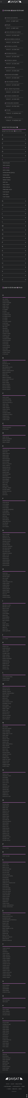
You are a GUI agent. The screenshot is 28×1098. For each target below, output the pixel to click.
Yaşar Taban (5, 1027)
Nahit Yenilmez (6, 732)
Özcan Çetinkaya (6, 821)
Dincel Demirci (6, 442)
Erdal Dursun (6, 465)
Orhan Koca (5, 787)
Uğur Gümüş (5, 990)
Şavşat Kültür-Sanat (9, 127)
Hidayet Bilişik (6, 592)
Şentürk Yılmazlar (7, 937)
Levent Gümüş (6, 678)
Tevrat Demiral (6, 958)
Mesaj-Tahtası (19, 1084)
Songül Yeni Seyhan (7, 906)
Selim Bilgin (5, 877)
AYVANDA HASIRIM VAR (12, 96)
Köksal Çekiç (5, 669)
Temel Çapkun (6, 955)
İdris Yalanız (5, 608)
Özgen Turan (5, 831)
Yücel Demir (5, 1045)
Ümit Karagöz (6, 1000)
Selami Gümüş (6, 870)
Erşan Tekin (5, 486)
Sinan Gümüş (5, 898)
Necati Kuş (5, 737)
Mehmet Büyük (6, 689)
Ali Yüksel (5, 319)
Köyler (7, 1084)
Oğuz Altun (5, 774)
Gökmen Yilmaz (6, 541)
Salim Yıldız (5, 864)
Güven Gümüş (5, 560)
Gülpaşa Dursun (6, 548)
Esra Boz (4, 493)
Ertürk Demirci (6, 489)
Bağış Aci (4, 362)
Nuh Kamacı (5, 756)
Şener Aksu (5, 930)
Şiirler (8, 21)
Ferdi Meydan (6, 177)
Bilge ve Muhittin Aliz (7, 379)
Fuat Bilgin (6, 192)
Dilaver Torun (6, 440)
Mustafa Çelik (6, 712)
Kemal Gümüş (5, 655)
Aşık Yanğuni (5, 332)
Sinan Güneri (5, 900)
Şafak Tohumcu (6, 914)
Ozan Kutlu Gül (6, 796)
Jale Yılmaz (5, 638)
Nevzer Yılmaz (6, 747)
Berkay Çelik (5, 375)
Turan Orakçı (5, 969)
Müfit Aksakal (6, 719)
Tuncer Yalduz (6, 963)
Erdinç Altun (5, 470)
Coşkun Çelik (5, 416)
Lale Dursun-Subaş (7, 676)
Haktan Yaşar (5, 576)
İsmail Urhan (5, 625)
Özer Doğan (5, 823)
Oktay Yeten (5, 782)
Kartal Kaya (5, 651)
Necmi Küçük (5, 740)
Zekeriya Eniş (5, 1063)
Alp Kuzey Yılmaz (6, 321)
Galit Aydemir (5, 534)
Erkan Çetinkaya (6, 477)
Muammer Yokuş (6, 703)
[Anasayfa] (14, 1)
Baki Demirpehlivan (7, 367)
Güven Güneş (5, 562)
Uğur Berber (5, 988)
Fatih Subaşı (6, 170)
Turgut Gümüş (6, 974)
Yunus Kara (5, 1041)
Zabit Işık (4, 1054)
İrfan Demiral (6, 617)
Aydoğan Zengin (6, 338)
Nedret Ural (5, 742)
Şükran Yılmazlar (7, 940)
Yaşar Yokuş (5, 1033)
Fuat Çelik (5, 194)
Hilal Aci (4, 593)
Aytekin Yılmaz (6, 352)
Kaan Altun (5, 646)
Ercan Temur (5, 462)
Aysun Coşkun (6, 345)
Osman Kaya (5, 794)
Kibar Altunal (6, 665)
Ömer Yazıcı (5, 809)
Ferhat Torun (6, 180)
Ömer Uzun (5, 807)
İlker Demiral (5, 613)
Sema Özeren (5, 879)
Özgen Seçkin (5, 828)
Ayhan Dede (5, 342)
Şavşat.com (5, 923)
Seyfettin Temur (6, 891)
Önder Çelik (5, 813)
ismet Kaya (5, 629)
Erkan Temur (5, 481)
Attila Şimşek (5, 337)
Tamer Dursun (6, 948)
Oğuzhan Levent (6, 775)
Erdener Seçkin (6, 469)
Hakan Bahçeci (6, 575)
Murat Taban (5, 708)
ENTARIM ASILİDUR (11, 53)
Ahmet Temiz (5, 307)
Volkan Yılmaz (6, 1014)
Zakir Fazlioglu (6, 1058)
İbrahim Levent (6, 606)
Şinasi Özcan (5, 938)
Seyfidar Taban (6, 893)
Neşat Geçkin (5, 745)
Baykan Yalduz (6, 369)
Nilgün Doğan (6, 752)
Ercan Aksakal (6, 458)
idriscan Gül (5, 610)
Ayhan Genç (5, 344)
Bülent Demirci (6, 386)
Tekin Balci (5, 951)
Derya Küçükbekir (7, 438)
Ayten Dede (5, 354)
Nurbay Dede (5, 757)
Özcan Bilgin (5, 819)
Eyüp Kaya (5, 494)
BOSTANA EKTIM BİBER (12, 74)
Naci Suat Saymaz (6, 728)
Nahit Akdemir (6, 730)
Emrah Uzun (5, 455)
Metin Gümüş (5, 700)
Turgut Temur (6, 977)
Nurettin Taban (6, 759)
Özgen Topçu (5, 830)
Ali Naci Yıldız (5, 313)
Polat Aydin (5, 848)
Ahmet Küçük (5, 304)
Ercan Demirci (6, 460)
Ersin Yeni (4, 484)
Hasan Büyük (5, 587)
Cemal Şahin (5, 406)
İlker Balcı (5, 612)
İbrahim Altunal (6, 605)
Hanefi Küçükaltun (7, 581)
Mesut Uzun (5, 696)
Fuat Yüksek (6, 196)
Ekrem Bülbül (6, 450)
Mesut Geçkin (5, 695)
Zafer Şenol (5, 1056)
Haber (23, 1086)
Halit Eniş (4, 580)
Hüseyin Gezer (6, 595)
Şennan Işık (5, 933)
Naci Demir (5, 726)
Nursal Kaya (5, 762)
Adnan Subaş (5, 301)
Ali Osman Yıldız (6, 314)
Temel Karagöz (6, 957)
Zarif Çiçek (5, 1061)
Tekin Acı (4, 950)
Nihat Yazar (5, 750)
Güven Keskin (5, 563)
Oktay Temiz (5, 781)
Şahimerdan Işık (6, 918)
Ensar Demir (5, 457)
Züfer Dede (5, 1070)
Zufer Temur (5, 1068)
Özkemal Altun (6, 837)
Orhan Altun (5, 786)
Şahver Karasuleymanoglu (9, 919)
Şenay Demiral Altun (7, 928)
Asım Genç (5, 328)
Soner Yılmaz (5, 903)
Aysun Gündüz (6, 347)
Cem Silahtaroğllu (7, 402)
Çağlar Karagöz (6, 427)
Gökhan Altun (6, 538)
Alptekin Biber (6, 325)
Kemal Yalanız (6, 657)
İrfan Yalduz (5, 618)
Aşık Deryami (5, 330)
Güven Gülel (5, 558)
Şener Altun (5, 931)
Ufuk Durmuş (5, 985)
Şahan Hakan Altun (7, 916)
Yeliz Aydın (5, 1038)
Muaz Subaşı (5, 705)
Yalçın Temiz (5, 1022)
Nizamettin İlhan (6, 754)
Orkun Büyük (5, 791)
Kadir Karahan (6, 648)
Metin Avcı (5, 698)
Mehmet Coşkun (6, 691)
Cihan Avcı (5, 411)
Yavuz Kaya (5, 1034)
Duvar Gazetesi (16, 1086)
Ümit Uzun (5, 1001)
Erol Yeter (5, 482)
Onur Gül (4, 784)
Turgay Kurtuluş (6, 972)
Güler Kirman (5, 543)
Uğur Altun (5, 987)
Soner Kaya (5, 901)
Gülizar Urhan (6, 544)
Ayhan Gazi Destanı (12, 18)
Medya (20, 1089)
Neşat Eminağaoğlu (7, 744)
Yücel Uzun (5, 1046)
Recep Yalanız (5, 856)
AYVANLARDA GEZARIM (12, 103)
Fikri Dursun (6, 187)
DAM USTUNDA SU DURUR (13, 32)
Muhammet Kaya (6, 707)
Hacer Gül (5, 573)
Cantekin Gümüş (6, 399)
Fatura (8, 110)
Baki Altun (5, 365)
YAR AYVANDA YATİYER (12, 81)
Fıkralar (8, 113)
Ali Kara (4, 311)
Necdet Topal (5, 738)
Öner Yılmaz (5, 818)
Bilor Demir (5, 381)
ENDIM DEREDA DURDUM (13, 39)
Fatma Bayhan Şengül (9, 172)
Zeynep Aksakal (6, 1066)
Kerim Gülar (5, 663)
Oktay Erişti (5, 779)
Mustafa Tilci (5, 713)
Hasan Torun (5, 590)
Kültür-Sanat (7, 1086)
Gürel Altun (5, 555)
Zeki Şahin (4, 1064)
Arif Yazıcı (5, 326)
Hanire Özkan (5, 585)
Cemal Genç (5, 404)
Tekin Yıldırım (5, 953)
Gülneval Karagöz (7, 546)
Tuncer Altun (6, 962)
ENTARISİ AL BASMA (11, 60)
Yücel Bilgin (5, 1043)
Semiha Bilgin (5, 881)
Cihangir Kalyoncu (7, 414)
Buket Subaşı (5, 382)
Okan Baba (5, 777)
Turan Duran (5, 967)
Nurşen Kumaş (6, 764)
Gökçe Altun (5, 536)
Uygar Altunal (6, 992)
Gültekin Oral (6, 550)
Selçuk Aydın (5, 872)
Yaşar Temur (5, 1029)
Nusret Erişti (5, 766)
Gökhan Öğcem (6, 539)
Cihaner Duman (6, 412)
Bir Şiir (8, 25)
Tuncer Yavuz (5, 965)
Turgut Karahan (6, 975)
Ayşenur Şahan (6, 350)
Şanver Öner (5, 921)
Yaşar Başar (5, 1026)
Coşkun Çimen (6, 418)
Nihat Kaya (5, 749)
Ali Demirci (5, 309)
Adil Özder (5, 299)
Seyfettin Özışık (6, 888)
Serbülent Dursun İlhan (8, 882)
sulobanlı (9, 117)
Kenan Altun (5, 660)
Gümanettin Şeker (7, 553)
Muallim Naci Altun (7, 701)
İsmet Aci (4, 627)
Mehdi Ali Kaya (6, 688)
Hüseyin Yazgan (6, 597)
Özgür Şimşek (5, 835)
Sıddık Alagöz (6, 896)
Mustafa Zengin (6, 715)
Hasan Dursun (6, 588)
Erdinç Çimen (5, 472)
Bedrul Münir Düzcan (8, 370)
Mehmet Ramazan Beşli (8, 693)
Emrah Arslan (6, 453)
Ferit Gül (5, 182)
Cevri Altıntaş (6, 409)
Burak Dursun (6, 384)
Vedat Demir (5, 1009)
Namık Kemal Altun (7, 733)
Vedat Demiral (6, 1011)
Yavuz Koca (5, 1036)
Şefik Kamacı (5, 925)
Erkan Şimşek (5, 479)
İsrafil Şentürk (6, 630)
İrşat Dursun (5, 620)
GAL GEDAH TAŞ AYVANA (12, 89)
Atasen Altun (5, 335)
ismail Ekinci (5, 624)
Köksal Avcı (5, 667)
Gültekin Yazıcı (6, 551)
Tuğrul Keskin (6, 960)
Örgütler (14, 1089)
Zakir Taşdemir (6, 1059)
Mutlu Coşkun (6, 717)
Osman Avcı (5, 793)
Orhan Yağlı (5, 789)
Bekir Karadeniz (6, 372)
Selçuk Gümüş (6, 874)
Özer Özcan (5, 825)
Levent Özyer (5, 680)
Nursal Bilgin (5, 761)
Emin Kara (5, 451)
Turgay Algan (6, 970)
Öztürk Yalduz (6, 840)
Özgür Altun (5, 833)
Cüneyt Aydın (5, 419)
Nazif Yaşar (5, 735)
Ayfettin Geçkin (6, 340)
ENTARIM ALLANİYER (11, 46)
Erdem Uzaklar (6, 467)
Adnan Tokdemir (6, 302)
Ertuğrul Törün (6, 488)
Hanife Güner (5, 583)
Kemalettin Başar (7, 658)
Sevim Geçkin (5, 886)
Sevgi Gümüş (5, 884)
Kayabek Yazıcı (6, 653)
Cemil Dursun (5, 407)
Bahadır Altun (6, 363)
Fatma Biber (6, 175)
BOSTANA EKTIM (10, 67)
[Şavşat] (14, 1079)
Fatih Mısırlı (6, 167)
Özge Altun (5, 826)
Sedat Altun (5, 865)
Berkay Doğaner (6, 377)
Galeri (12, 1084)
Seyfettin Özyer (6, 889)
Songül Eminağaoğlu (8, 905)
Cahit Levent (5, 397)
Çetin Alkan (5, 429)
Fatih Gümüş (6, 165)
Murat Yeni (5, 710)
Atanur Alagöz (6, 333)
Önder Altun (5, 811)
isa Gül (4, 622)
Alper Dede (5, 323)
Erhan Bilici (5, 475)
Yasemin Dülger (6, 1024)
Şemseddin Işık (6, 926)
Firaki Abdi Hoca (7, 189)
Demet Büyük (5, 437)
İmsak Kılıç (5, 615)
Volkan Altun (6, 1013)
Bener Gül (5, 374)
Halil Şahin (5, 578)
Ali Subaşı (4, 318)
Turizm (9, 1089)
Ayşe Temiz (5, 349)
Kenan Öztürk (6, 662)
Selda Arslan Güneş (7, 876)
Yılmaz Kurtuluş (6, 1039)
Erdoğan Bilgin (6, 474)
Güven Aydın (5, 556)
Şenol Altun (5, 935)
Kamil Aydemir (6, 650)
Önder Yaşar (5, 816)
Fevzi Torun (6, 184)
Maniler (8, 35)
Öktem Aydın (5, 804)
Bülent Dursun (6, 387)
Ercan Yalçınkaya (7, 463)
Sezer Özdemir (6, 894)
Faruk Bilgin (6, 163)
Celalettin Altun (6, 400)
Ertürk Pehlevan (6, 491)
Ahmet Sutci (5, 306)
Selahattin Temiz (6, 869)
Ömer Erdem (5, 806)
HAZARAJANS (14, 1091)
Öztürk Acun (5, 838)
